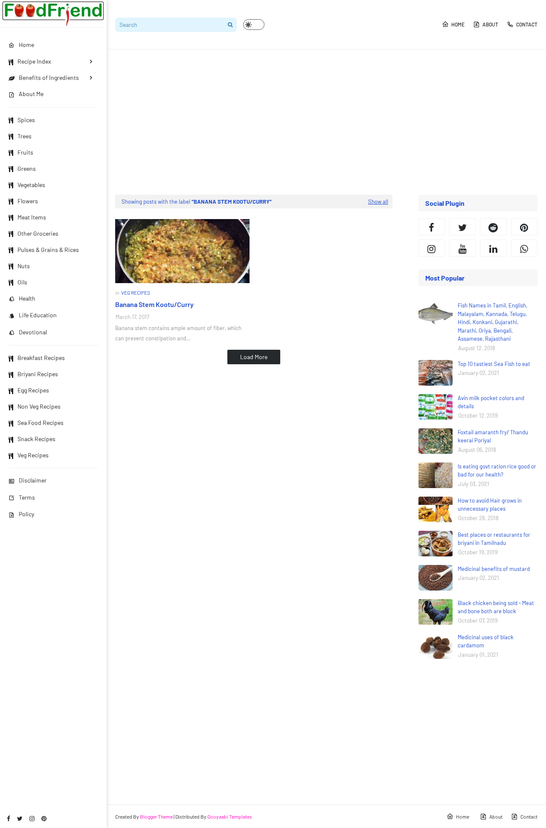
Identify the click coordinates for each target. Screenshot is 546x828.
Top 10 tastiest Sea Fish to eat (494, 363)
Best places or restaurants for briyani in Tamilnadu (494, 539)
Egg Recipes (33, 390)
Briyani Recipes (37, 373)
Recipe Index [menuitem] (34, 61)
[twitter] (20, 818)
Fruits (25, 152)
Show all (378, 201)
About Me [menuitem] (31, 93)
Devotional (33, 332)
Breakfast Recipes (41, 357)
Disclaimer (32, 480)
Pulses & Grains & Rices (48, 249)
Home (458, 24)
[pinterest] (43, 818)
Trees (24, 136)
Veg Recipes (33, 455)
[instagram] (32, 818)
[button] (253, 24)
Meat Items (31, 217)
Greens (26, 168)
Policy (26, 514)
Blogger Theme (156, 816)
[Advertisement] (326, 122)
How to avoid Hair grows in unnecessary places (490, 504)
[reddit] (493, 226)
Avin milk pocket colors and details (491, 402)
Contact (526, 24)
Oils (22, 282)
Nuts (23, 265)
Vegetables (31, 184)
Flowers (27, 201)
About (490, 24)
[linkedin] (493, 248)
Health (27, 298)
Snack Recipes (36, 438)
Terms (27, 497)
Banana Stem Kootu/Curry (154, 304)
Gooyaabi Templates (229, 816)
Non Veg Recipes (39, 406)
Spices (26, 119)
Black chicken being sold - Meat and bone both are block (496, 607)
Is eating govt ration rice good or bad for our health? (497, 470)
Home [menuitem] (26, 44)
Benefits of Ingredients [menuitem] (49, 77)
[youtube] (462, 248)
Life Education (38, 315)
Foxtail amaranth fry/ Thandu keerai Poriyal (493, 436)
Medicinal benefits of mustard (494, 568)
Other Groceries (37, 233)
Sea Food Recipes (40, 422)
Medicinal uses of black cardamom (486, 641)
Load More (253, 356)
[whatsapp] (524, 248)
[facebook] (8, 818)
